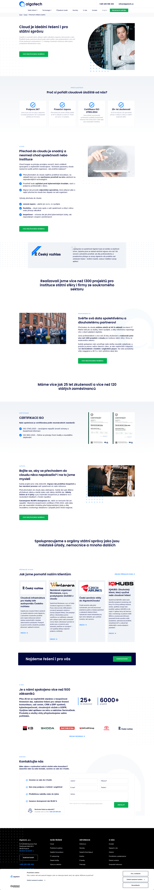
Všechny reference (77, 736)
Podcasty (82, 864)
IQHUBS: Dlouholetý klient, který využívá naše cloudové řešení (120, 592)
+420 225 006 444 (106, 4)
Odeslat (121, 805)
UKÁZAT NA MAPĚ (26, 851)
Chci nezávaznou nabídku (34, 54)
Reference (82, 844)
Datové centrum (114, 860)
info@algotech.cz (126, 4)
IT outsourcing (54, 856)
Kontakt (94, 10)
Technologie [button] (46, 10)
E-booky (82, 860)
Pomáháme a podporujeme (117, 856)
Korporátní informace (115, 864)
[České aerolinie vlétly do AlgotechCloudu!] (91, 588)
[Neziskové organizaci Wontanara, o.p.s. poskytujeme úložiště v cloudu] (62, 584)
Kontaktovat (122, 659)
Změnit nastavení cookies (35, 880)
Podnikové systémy (56, 848)
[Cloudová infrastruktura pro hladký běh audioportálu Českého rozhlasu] (33, 588)
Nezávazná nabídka (119, 10)
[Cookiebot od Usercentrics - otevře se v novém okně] (15, 886)
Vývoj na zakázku (55, 864)
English (104, 10)
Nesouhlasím (136, 885)
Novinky (75, 10)
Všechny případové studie (125, 574)
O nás (85, 10)
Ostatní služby (54, 860)
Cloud (52, 844)
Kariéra (81, 856)
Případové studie (62, 10)
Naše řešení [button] (32, 10)
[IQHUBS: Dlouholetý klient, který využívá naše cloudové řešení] (121, 584)
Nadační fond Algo (85, 852)
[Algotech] (30, 4)
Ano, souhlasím (135, 873)
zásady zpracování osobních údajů (94, 803)
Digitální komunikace (56, 852)
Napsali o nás (113, 848)
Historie (111, 852)
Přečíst (24, 633)
